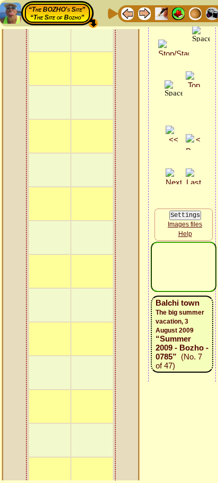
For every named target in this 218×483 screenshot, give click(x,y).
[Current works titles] (195, 12)
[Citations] (178, 12)
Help (185, 234)
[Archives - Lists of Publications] (161, 12)
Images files (185, 224)
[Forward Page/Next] (144, 12)
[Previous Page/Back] (127, 12)
